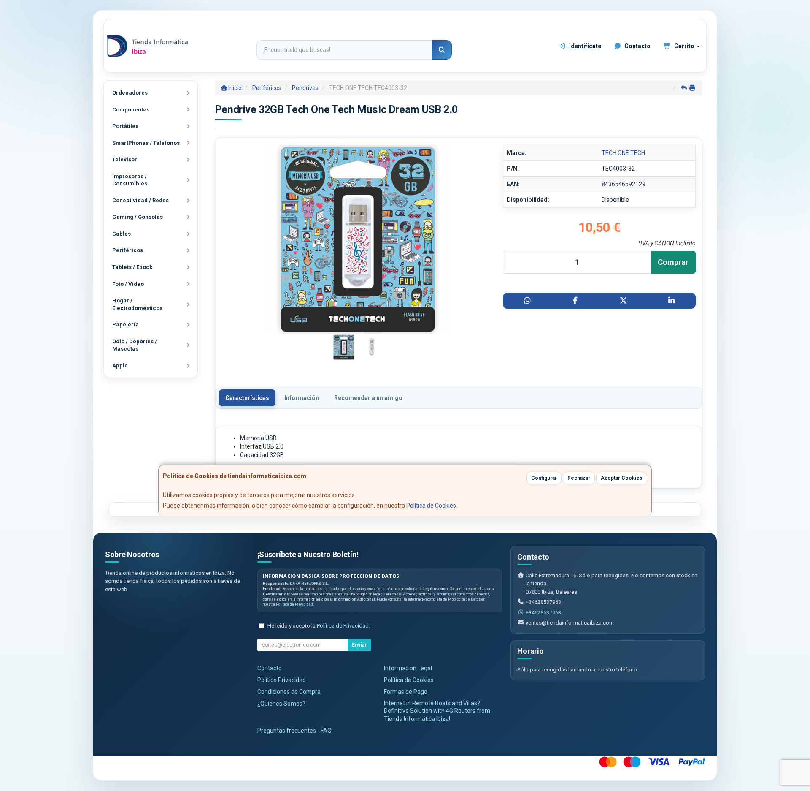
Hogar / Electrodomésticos (137, 304)
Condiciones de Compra (289, 691)
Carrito (684, 46)
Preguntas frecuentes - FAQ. (295, 730)
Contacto (637, 46)
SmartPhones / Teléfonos (146, 143)
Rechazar (578, 478)
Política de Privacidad (294, 604)
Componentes (130, 109)
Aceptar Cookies (622, 478)
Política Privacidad (281, 680)
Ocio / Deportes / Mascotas (134, 345)
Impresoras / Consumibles (129, 180)
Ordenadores (130, 93)
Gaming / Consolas (137, 217)
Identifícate (584, 46)
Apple (120, 365)
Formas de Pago (405, 691)
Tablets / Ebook (132, 267)
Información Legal (408, 668)
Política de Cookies (431, 505)
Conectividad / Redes (140, 200)
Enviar (359, 645)
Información (301, 397)
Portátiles (125, 126)
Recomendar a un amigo (368, 397)
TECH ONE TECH (623, 153)
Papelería (125, 324)
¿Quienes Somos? (281, 703)
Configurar (544, 478)
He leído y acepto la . (318, 625)
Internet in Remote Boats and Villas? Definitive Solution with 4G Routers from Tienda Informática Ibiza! (437, 711)
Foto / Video (128, 284)
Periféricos (127, 250)
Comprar (673, 262)
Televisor (124, 159)
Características (247, 397)
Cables (121, 234)
